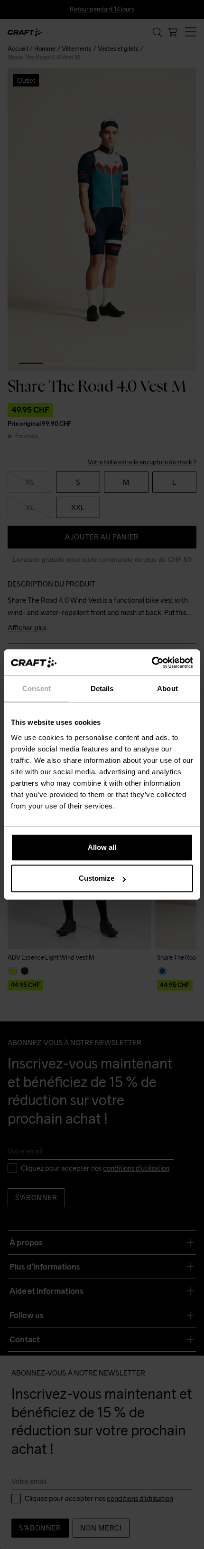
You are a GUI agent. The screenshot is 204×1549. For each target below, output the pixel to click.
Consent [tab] (36, 688)
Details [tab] (102, 688)
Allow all (102, 847)
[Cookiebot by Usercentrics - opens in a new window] (151, 662)
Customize (96, 878)
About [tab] (167, 688)
